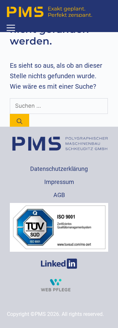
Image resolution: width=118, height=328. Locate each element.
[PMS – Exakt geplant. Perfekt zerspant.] (50, 12)
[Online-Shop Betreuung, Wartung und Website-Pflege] (55, 289)
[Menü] (11, 28)
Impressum (59, 181)
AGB (59, 194)
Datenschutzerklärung (59, 168)
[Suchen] (19, 122)
